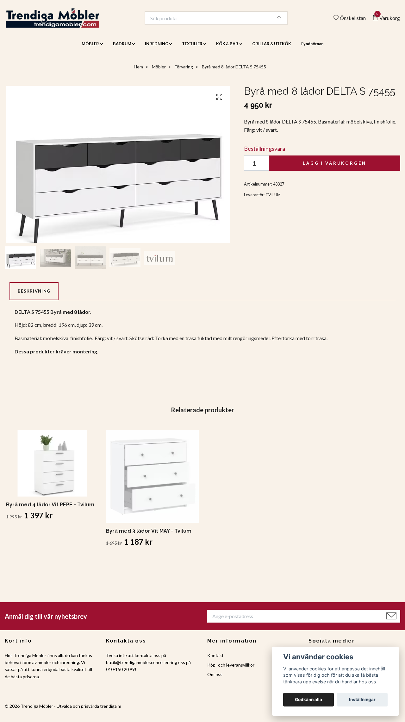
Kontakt (215, 659)
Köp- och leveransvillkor (230, 669)
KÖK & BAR (227, 48)
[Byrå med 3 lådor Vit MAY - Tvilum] (152, 480)
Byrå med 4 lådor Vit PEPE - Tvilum (50, 509)
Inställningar (362, 699)
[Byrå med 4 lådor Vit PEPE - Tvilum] (52, 467)
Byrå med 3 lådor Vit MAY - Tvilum (148, 535)
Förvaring (184, 71)
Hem (138, 71)
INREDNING (156, 48)
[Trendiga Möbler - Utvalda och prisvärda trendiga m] (62, 20)
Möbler (159, 71)
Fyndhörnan (312, 48)
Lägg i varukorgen (334, 167)
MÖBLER (90, 48)
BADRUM (122, 48)
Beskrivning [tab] (34, 295)
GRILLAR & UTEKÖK (271, 48)
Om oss (214, 678)
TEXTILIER (192, 48)
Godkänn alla (308, 699)
